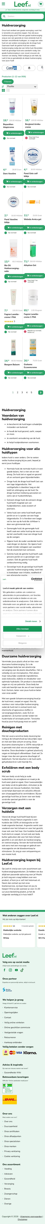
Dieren (7, 1198)
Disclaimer (22, 1219)
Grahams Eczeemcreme (30, 366)
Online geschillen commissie (17, 1027)
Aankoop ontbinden (13, 1042)
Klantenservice (11, 1007)
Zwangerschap (10, 1193)
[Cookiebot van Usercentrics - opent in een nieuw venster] (31, 579)
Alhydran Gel (30, 265)
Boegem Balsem (12, 364)
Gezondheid (9, 1178)
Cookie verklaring (12, 1156)
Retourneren (10, 1037)
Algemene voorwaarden (31, 1216)
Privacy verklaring (12, 1151)
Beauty (7, 1188)
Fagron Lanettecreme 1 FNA (31, 315)
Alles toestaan (22, 629)
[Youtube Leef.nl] (17, 971)
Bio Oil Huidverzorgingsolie (12, 268)
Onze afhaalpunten (12, 1136)
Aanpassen (21, 636)
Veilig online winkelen (14, 1022)
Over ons (8, 1121)
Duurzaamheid (10, 1126)
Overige (7, 1203)
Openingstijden (11, 1012)
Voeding (8, 1168)
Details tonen (31, 621)
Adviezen (8, 1173)
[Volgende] (40, 392)
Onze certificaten (11, 1131)
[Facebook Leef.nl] (5, 971)
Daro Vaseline (9, 173)
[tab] (7, 81)
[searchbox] (22, 16)
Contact (7, 1017)
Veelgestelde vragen (13, 1032)
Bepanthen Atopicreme (8, 126)
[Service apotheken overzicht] (8, 990)
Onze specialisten (12, 1141)
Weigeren (22, 643)
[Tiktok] (22, 971)
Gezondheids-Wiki (12, 1072)
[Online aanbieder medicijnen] (8, 1093)
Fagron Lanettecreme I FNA (11, 316)
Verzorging (9, 1183)
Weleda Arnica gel (32, 219)
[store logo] (22, 4)
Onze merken (10, 1146)
